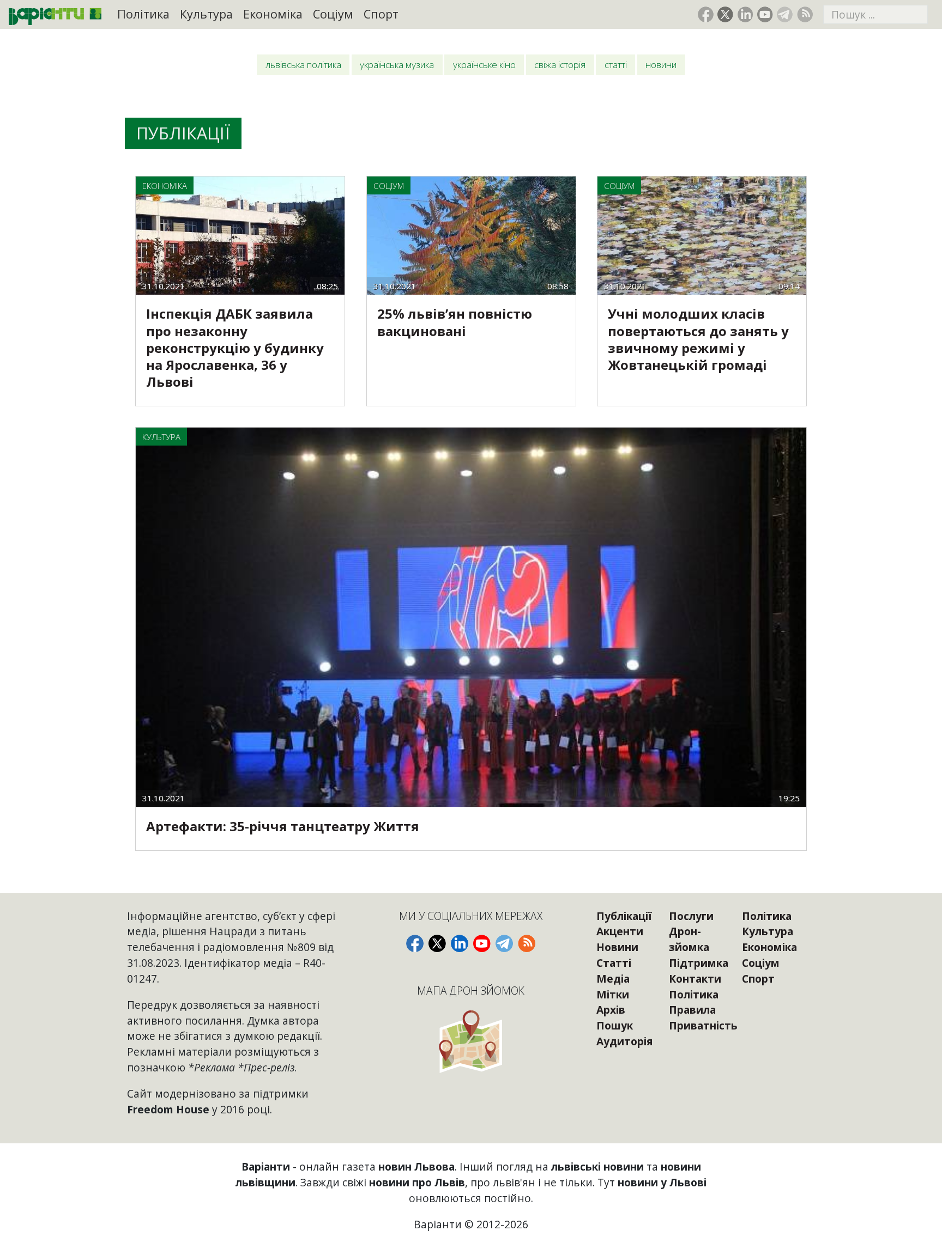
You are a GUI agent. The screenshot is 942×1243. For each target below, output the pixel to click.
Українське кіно (484, 64)
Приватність (703, 1025)
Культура (206, 14)
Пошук (614, 1025)
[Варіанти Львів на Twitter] (725, 14)
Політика (143, 14)
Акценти (619, 931)
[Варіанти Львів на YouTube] (765, 14)
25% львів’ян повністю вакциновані (454, 321)
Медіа (613, 978)
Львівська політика (303, 64)
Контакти (695, 978)
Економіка (273, 14)
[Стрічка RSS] (805, 14)
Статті (616, 64)
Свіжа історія (559, 64)
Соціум (333, 14)
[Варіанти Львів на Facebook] (706, 14)
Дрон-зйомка (689, 939)
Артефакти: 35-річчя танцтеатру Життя (282, 826)
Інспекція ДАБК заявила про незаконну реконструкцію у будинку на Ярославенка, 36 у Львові (235, 347)
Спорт (381, 14)
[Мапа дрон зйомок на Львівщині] (471, 1041)
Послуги (691, 916)
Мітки (612, 994)
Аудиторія (624, 1041)
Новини (661, 64)
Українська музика (397, 64)
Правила (692, 1009)
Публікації (624, 916)
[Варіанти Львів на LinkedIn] (745, 14)
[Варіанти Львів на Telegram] (785, 14)
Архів (610, 1009)
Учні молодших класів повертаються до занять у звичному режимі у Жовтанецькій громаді (698, 339)
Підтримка (698, 962)
